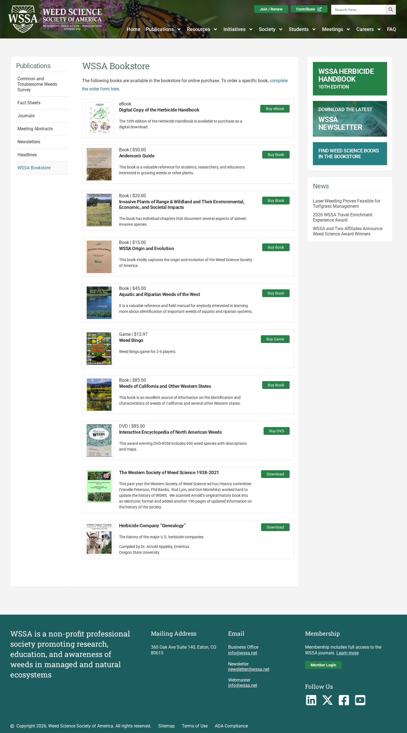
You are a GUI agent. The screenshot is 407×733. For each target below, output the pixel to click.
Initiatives (234, 29)
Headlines (27, 154)
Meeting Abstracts (35, 128)
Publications (160, 29)
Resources (198, 29)
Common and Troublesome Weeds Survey (37, 84)
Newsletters (28, 141)
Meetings (332, 29)
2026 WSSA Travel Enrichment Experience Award (342, 217)
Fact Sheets (28, 102)
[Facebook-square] (344, 700)
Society (267, 29)
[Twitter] (328, 700)
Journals (26, 115)
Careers (365, 29)
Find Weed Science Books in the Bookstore (348, 154)
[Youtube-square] (360, 700)
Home (133, 29)
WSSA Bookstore (33, 167)
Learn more (347, 653)
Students (299, 29)
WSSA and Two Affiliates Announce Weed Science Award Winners (347, 231)
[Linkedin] (311, 700)
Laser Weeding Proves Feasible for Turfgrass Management (346, 203)
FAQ (391, 29)
